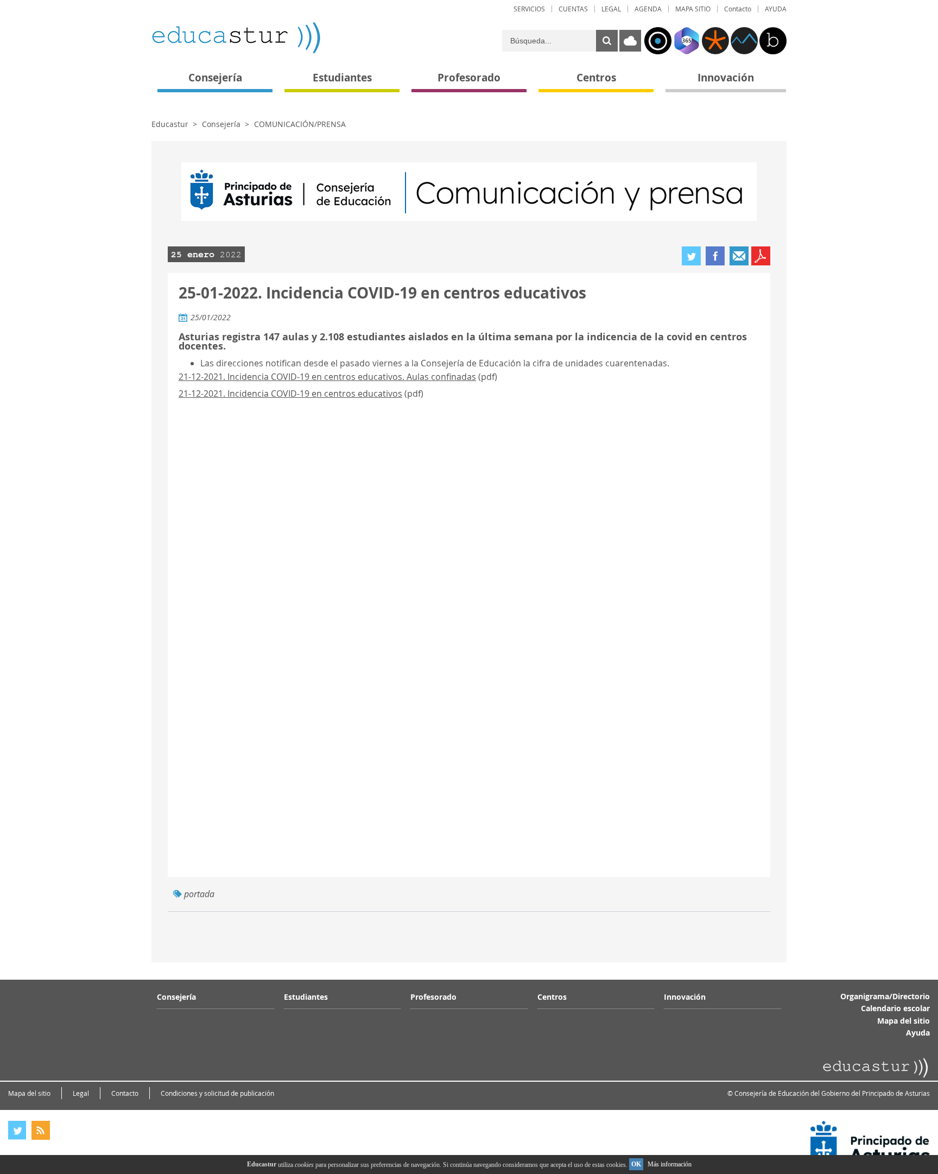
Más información (670, 1164)
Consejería (221, 124)
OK (636, 1164)
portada (199, 894)
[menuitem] (529, 8)
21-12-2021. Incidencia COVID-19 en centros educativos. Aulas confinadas (327, 377)
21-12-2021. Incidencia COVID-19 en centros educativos (290, 393)
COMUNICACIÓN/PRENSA (300, 124)
